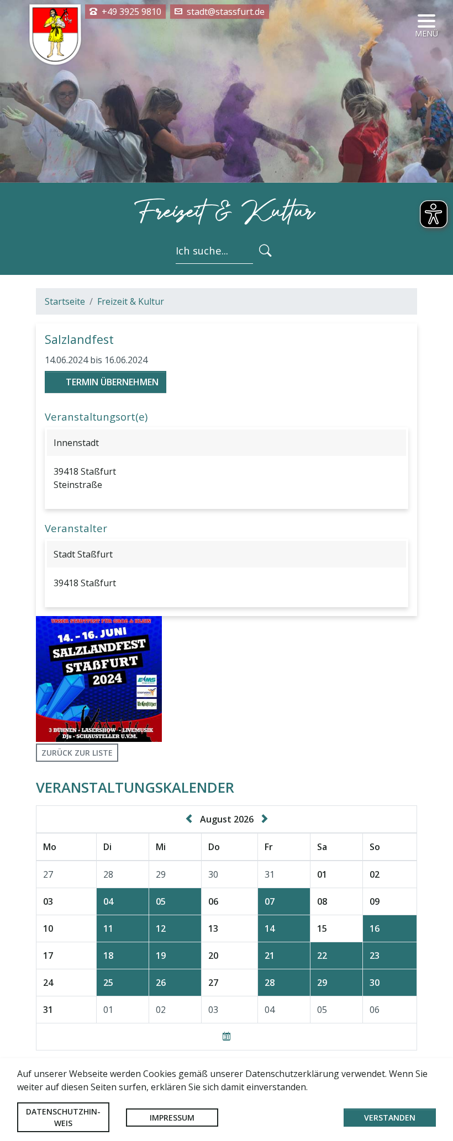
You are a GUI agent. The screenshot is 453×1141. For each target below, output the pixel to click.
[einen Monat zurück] (191, 819)
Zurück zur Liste (77, 752)
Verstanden (389, 1117)
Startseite (65, 301)
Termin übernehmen (112, 382)
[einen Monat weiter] (262, 819)
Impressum (172, 1117)
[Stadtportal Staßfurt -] (55, 34)
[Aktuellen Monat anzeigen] (226, 1037)
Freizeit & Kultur (130, 301)
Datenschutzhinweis (63, 1117)
